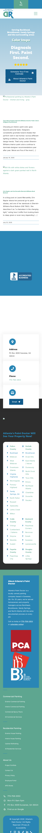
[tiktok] (23, 832)
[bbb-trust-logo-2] (21, 273)
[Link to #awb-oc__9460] (36, 13)
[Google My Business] (19, 832)
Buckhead (14, 453)
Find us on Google (15, 809)
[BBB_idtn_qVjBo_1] (21, 669)
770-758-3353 (15, 380)
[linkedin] (27, 832)
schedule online (16, 624)
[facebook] (11, 832)
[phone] (31, 832)
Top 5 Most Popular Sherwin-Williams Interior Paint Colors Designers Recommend (21, 121)
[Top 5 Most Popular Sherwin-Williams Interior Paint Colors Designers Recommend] (21, 106)
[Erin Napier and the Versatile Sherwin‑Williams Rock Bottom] (21, 177)
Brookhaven (30, 453)
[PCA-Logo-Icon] (21, 631)
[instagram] (15, 832)
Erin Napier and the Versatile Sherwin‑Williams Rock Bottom (19, 192)
